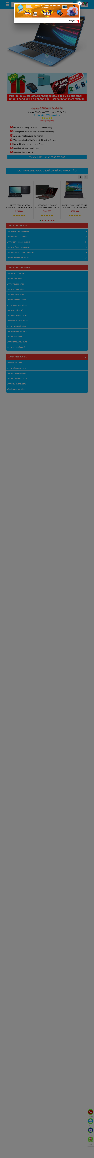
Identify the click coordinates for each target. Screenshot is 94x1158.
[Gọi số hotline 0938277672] (90, 1112)
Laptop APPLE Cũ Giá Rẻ (16, 347)
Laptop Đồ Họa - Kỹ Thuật (17, 237)
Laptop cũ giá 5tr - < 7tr (16, 368)
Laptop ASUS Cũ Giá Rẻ (15, 284)
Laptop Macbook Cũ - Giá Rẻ (18, 258)
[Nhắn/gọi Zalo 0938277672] (90, 1121)
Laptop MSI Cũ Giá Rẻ (15, 310)
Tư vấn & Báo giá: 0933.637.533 (47, 157)
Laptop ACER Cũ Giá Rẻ (15, 289)
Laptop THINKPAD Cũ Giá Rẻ (17, 331)
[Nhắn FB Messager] (90, 1130)
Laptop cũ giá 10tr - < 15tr (17, 379)
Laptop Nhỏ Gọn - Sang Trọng (18, 247)
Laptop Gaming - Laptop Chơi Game (20, 252)
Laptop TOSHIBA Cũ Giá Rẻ (17, 315)
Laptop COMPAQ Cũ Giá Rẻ (16, 305)
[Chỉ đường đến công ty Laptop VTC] (90, 1139)
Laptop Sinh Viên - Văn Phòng (18, 231)
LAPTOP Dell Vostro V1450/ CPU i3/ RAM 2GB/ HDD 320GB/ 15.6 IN (19, 207)
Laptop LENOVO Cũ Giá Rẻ (16, 300)
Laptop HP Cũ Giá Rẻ (14, 279)
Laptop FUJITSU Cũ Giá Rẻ (16, 326)
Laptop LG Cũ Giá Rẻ (14, 337)
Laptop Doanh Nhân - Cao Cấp (18, 242)
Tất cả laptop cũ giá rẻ (16, 389)
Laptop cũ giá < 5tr (14, 363)
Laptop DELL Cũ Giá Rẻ (15, 273)
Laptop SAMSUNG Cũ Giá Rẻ (17, 321)
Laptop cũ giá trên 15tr (16, 384)
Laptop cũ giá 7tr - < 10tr (16, 373)
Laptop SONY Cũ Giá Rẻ (15, 294)
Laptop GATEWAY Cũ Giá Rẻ (17, 342)
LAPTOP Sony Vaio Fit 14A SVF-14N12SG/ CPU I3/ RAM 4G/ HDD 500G (74, 207)
